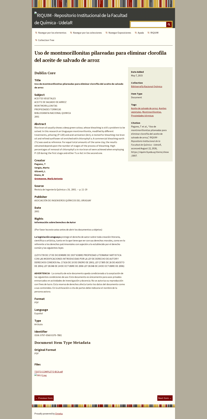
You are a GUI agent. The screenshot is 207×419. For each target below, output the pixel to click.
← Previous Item (44, 398)
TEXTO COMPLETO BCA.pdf (48, 371)
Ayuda (141, 32)
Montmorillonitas (151, 111)
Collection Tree (46, 40)
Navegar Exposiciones (120, 32)
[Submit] (169, 24)
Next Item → (165, 398)
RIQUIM (154, 32)
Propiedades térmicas (142, 115)
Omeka (59, 413)
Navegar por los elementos (52, 32)
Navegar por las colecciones (87, 32)
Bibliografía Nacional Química (146, 86)
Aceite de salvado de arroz (144, 108)
